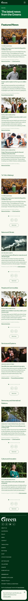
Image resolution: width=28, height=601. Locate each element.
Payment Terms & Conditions (9, 583)
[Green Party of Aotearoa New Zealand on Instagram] (6, 524)
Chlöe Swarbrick (16, 61)
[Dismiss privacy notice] (24, 592)
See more (14, 225)
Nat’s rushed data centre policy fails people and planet (13, 482)
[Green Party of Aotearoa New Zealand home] (8, 519)
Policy (3, 534)
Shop (2, 554)
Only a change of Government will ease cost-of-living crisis (13, 426)
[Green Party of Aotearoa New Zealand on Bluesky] (10, 524)
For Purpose (8, 587)
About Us (4, 528)
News (3, 537)
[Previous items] (12, 220)
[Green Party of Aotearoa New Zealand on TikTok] (13, 524)
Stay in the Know (6, 557)
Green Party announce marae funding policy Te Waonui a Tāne (13, 49)
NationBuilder (20, 587)
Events (3, 547)
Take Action (4, 544)
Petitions (4, 550)
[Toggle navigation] (25, 2)
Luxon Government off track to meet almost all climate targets (14, 256)
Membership (4, 574)
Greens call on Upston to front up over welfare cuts (13, 82)
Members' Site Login (7, 577)
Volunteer (4, 564)
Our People (4, 531)
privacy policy (7, 596)
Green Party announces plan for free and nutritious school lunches (12, 153)
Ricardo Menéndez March (7, 95)
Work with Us (5, 570)
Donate (3, 567)
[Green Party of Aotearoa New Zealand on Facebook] (2, 524)
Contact (4, 540)
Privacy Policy (5, 580)
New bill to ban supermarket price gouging (12, 366)
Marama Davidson (5, 61)
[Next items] (15, 220)
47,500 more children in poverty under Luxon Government (13, 117)
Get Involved (5, 561)
